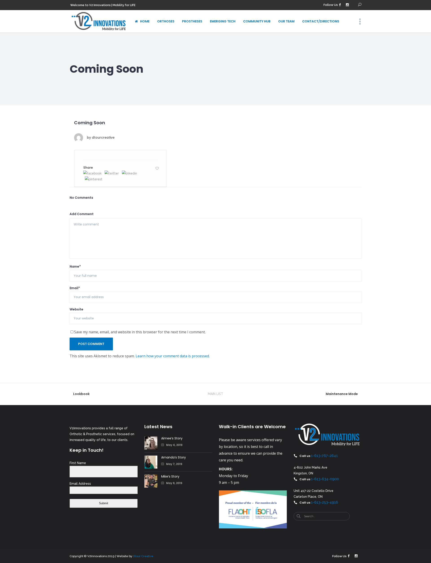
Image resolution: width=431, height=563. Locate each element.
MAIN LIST (215, 394)
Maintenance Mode (342, 394)
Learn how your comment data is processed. (173, 356)
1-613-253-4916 (324, 502)
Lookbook (81, 394)
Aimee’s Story (172, 438)
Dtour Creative (143, 556)
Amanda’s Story (173, 457)
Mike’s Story (170, 476)
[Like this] (157, 168)
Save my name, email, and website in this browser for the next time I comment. (140, 332)
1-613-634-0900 (325, 479)
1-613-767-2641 (324, 456)
